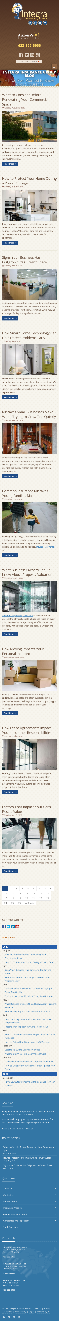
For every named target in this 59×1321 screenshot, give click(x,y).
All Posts (29, 902)
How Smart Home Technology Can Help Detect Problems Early (29, 335)
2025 (5, 1073)
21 (33, 898)
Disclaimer (7, 1311)
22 (40, 898)
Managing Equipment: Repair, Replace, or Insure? (29, 1061)
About (12, 1128)
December (8, 1077)
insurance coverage (46, 546)
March (6, 1030)
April (5, 1015)
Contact (20, 1128)
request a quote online (36, 1119)
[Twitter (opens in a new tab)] (27, 54)
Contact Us (8, 1195)
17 (5, 898)
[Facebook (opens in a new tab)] (21, 54)
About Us (7, 1188)
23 (47, 898)
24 (5, 902)
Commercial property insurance (17, 615)
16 (47, 893)
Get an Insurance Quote (15, 1214)
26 (19, 902)
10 (5, 893)
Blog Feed (10, 937)
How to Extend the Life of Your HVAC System (27, 1041)
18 (12, 898)
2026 (5, 946)
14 (33, 893)
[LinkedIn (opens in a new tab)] (32, 54)
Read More (9, 163)
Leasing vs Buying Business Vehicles (22, 1049)
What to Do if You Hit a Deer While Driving (25, 1053)
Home (4, 1128)
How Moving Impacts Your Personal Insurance (23, 651)
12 (19, 893)
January (7, 1057)
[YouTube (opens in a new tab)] (38, 54)
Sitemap (29, 1128)
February (7, 1045)
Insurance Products (12, 1207)
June (5, 984)
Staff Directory (10, 1227)
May (5, 1000)
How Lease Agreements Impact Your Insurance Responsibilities (27, 730)
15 (40, 893)
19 (19, 898)
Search (38, 1308)
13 (26, 893)
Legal (31, 1311)
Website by (43, 1311)
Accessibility (20, 1311)
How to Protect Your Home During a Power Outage (30, 962)
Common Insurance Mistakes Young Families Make (25, 493)
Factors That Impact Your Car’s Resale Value (26, 1026)
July (5, 966)
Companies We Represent (16, 1220)
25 (12, 902)
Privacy (47, 1308)
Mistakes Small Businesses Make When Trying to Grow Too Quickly (29, 414)
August (6, 950)
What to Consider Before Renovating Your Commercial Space (25, 99)
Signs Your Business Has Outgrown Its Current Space (24, 259)
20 (26, 898)
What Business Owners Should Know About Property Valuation (27, 572)
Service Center (10, 1201)
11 (12, 893)
